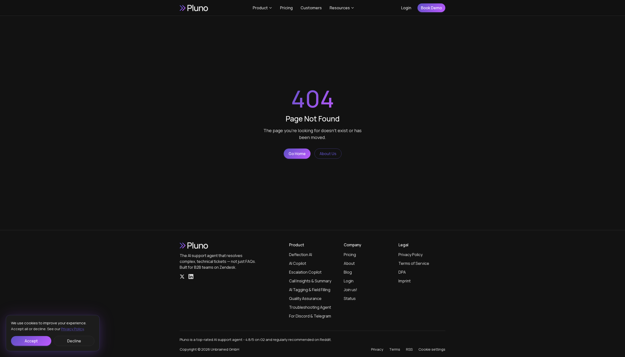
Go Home (297, 153)
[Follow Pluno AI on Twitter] (182, 276)
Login (406, 7)
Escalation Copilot (305, 272)
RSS (409, 349)
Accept (31, 341)
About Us (328, 153)
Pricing (286, 7)
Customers (311, 7)
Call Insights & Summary (310, 281)
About (349, 263)
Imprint (404, 281)
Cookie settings (431, 349)
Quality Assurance (305, 298)
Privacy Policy (410, 254)
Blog (348, 272)
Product (260, 7)
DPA (402, 272)
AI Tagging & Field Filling (309, 289)
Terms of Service (413, 263)
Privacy (377, 349)
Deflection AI (300, 254)
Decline (74, 341)
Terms (394, 349)
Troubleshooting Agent (310, 307)
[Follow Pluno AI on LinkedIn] (190, 276)
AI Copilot (297, 263)
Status (350, 298)
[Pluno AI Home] (194, 7)
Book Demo (431, 7)
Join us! (350, 289)
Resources (340, 7)
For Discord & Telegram (310, 316)
